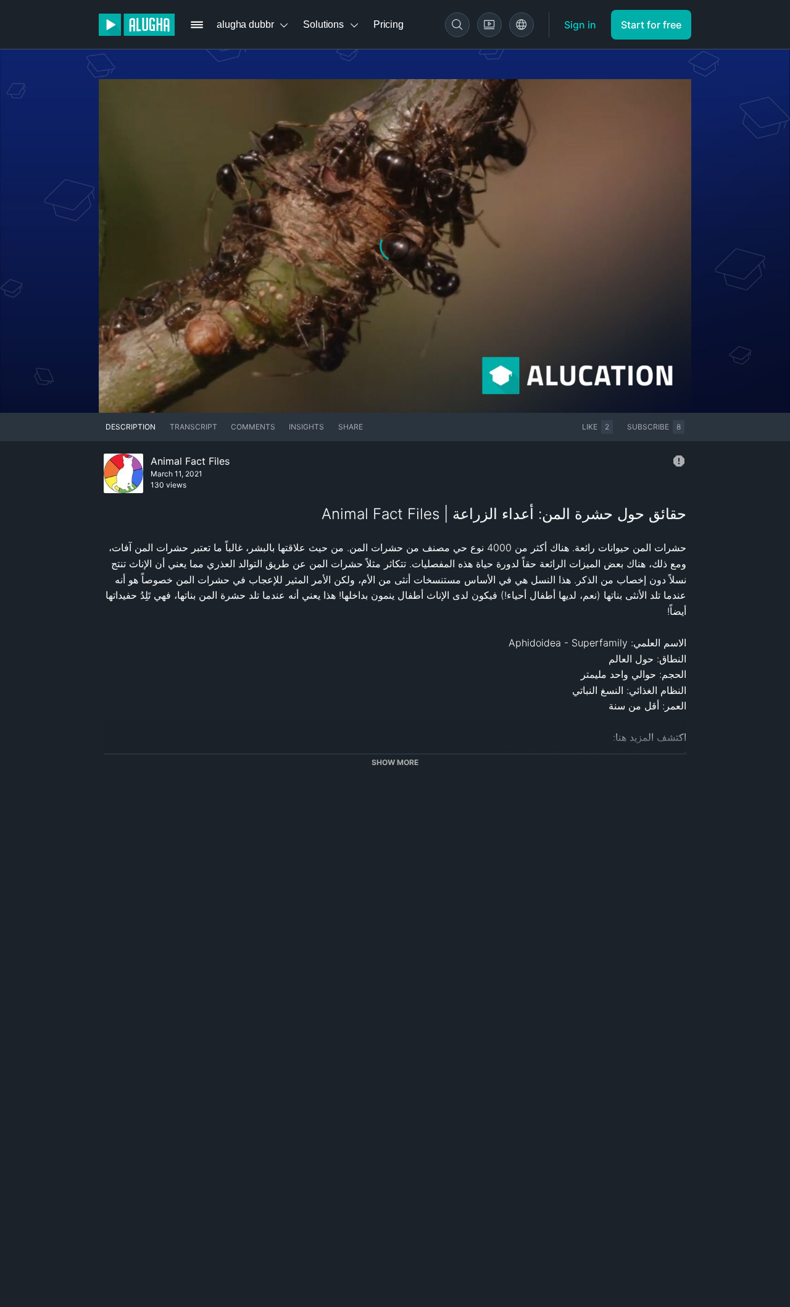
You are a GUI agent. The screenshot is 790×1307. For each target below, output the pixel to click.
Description (131, 426)
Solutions (323, 24)
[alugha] (137, 25)
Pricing (388, 24)
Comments (253, 426)
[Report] (679, 461)
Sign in (580, 25)
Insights (306, 426)
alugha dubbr (245, 24)
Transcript (193, 426)
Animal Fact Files (190, 461)
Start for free (651, 25)
